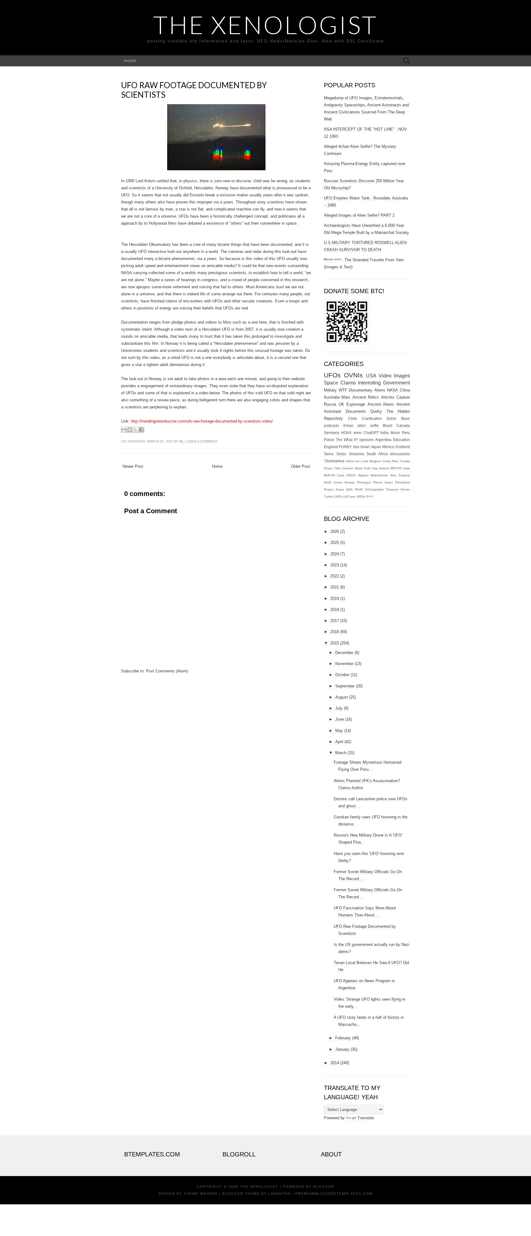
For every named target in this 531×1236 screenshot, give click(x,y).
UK (341, 404)
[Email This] (124, 430)
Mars (345, 397)
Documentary (360, 390)
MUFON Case (400, 468)
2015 (334, 643)
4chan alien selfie (361, 425)
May (339, 730)
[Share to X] (135, 430)
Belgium (375, 461)
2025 (334, 542)
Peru (406, 433)
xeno (357, 433)
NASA (392, 390)
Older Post (300, 466)
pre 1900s (358, 496)
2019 (334, 598)
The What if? (347, 440)
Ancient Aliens (381, 404)
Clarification (372, 418)
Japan (376, 447)
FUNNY (345, 447)
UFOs (332, 375)
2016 (334, 631)
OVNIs (353, 375)
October (342, 674)
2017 (334, 620)
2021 (334, 587)
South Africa (377, 454)
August (341, 697)
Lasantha (279, 1193)
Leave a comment (202, 441)
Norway (349, 482)
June (339, 719)
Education (401, 440)
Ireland (384, 468)
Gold (367, 468)
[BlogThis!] (130, 430)
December (344, 652)
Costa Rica (391, 461)
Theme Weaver (201, 1193)
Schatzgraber (374, 489)
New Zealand (400, 475)
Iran (356, 447)
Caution (403, 397)
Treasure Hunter (398, 489)
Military (330, 390)
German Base (352, 468)
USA (371, 375)
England (331, 447)
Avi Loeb (361, 461)
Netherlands (379, 475)
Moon (395, 433)
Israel (365, 447)
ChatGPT (371, 433)
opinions (366, 440)
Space (331, 382)
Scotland (402, 447)
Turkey (328, 496)
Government (396, 382)
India (384, 433)
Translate (365, 1118)
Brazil (387, 425)
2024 (334, 554)
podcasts (331, 425)
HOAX (346, 433)
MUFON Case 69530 (340, 475)
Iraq (375, 468)
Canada (403, 425)
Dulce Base (398, 418)
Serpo (341, 454)
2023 (334, 565)
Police (329, 440)
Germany (331, 433)
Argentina (383, 440)
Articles (388, 397)
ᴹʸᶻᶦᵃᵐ (369, 496)
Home (130, 61)
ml (181, 441)
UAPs (338, 496)
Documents (356, 411)
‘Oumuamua (334, 461)
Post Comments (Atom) (167, 671)
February (343, 1038)
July (339, 708)
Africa (350, 461)
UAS (346, 496)
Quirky (376, 411)
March (340, 752)
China (405, 390)
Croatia (405, 461)
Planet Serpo (383, 482)
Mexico (388, 447)
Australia (332, 397)
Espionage (355, 404)
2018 (334, 609)
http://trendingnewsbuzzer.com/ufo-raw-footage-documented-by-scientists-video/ (202, 421)
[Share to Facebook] (141, 430)
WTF (343, 390)
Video (385, 375)
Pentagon (364, 482)
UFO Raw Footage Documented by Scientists (194, 90)
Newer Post (133, 466)
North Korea (333, 482)
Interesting (369, 382)
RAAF (359, 489)
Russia (330, 404)
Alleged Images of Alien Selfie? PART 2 (359, 215)
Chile (352, 418)
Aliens (379, 390)
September (345, 686)
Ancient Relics (365, 397)
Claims (348, 382)
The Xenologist (265, 24)
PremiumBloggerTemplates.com (334, 1193)
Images (402, 375)
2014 (334, 1063)
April (339, 741)
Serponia (356, 454)
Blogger (323, 1186)
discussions (400, 454)
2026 (334, 531)
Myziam (363, 475)
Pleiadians (402, 482)
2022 (334, 576)
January (342, 1049)
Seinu (329, 454)
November (344, 663)
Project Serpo (334, 489)
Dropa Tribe (332, 468)
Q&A (349, 489)
